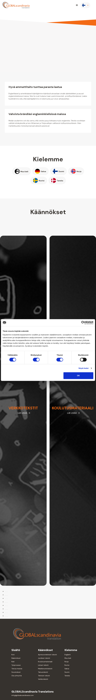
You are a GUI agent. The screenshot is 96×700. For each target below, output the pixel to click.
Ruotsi (67, 665)
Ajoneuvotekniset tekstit (47, 655)
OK (78, 376)
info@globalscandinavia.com (22, 695)
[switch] (36, 359)
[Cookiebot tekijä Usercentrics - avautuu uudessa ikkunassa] (83, 322)
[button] (76, 5)
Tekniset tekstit (44, 676)
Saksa (67, 669)
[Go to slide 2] (6, 595)
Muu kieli (68, 658)
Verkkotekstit (43, 679)
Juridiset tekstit (44, 658)
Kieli (12, 662)
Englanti (68, 655)
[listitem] (23, 411)
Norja (66, 662)
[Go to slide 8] (6, 616)
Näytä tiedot (84, 368)
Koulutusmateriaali (45, 662)
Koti (13, 655)
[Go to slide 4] (6, 602)
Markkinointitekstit (45, 669)
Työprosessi (16, 665)
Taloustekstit (43, 672)
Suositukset (16, 672)
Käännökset (15, 658)
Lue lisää (22, 413)
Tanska (67, 676)
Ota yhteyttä (16, 676)
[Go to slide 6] (6, 609)
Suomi (67, 672)
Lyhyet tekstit (43, 665)
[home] (16, 5)
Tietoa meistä (16, 669)
